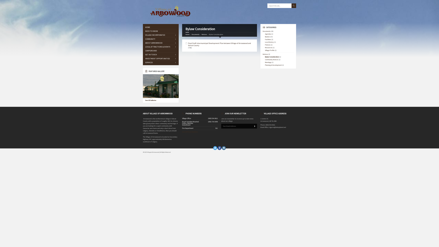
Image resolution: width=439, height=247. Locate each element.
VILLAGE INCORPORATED (155, 35)
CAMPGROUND (151, 51)
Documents (195, 34)
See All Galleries (150, 100)
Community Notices (271, 60)
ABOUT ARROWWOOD (153, 43)
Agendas (268, 34)
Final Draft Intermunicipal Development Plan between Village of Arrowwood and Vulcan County (219, 44)
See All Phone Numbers (190, 132)
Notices (204, 34)
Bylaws (267, 37)
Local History (269, 42)
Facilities (268, 39)
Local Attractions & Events (157, 47)
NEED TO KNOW (151, 31)
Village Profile (269, 50)
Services (149, 62)
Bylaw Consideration (272, 57)
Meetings (268, 62)
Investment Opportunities (157, 58)
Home (188, 34)
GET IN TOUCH (151, 54)
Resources (268, 48)
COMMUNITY (150, 39)
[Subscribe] (254, 126)
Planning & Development (273, 65)
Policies (267, 45)
